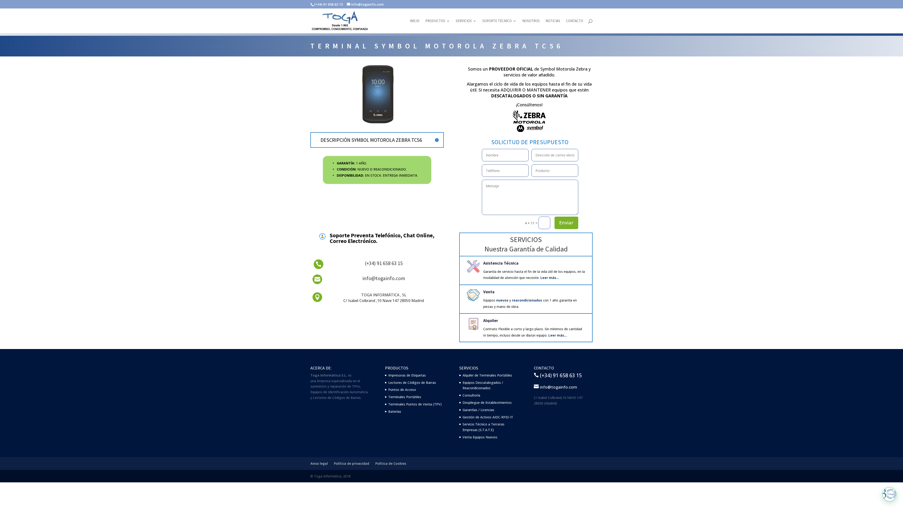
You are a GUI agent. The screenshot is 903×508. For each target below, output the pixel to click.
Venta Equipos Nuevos (480, 437)
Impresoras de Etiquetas (407, 375)
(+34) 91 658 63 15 (384, 263)
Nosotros (531, 21)
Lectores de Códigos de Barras (412, 382)
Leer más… (549, 277)
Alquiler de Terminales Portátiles (487, 375)
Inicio (415, 21)
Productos (435, 21)
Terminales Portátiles (404, 397)
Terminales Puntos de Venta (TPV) (415, 404)
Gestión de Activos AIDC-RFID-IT (488, 417)
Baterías (394, 411)
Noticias (553, 21)
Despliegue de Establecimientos (487, 402)
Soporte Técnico (497, 21)
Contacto (574, 21)
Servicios (464, 21)
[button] (889, 494)
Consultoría (471, 395)
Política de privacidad (351, 463)
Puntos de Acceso (402, 389)
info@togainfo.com (383, 278)
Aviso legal (319, 463)
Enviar (566, 222)
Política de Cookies (390, 463)
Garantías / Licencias (478, 410)
